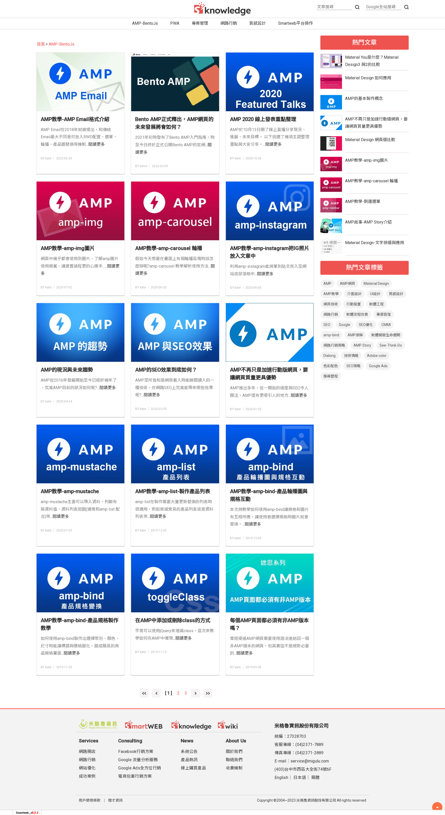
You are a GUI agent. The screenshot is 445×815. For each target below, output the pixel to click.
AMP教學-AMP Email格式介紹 (75, 119)
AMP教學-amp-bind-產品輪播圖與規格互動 (269, 495)
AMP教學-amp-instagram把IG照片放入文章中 (269, 252)
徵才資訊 (115, 800)
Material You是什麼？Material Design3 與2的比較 (371, 61)
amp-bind (331, 335)
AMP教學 (331, 294)
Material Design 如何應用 (368, 77)
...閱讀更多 (95, 144)
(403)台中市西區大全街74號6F (303, 769)
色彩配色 (330, 366)
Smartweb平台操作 (295, 23)
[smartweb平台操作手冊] (238, 724)
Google (344, 325)
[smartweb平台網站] (145, 724)
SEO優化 (366, 325)
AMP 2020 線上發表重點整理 (263, 119)
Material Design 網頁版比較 (370, 139)
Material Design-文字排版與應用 (374, 242)
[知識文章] (192, 724)
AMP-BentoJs (145, 23)
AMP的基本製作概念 (364, 98)
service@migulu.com (309, 761)
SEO (326, 325)
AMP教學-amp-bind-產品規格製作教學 (79, 624)
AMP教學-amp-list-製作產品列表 (172, 491)
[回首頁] (222, 9)
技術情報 (351, 356)
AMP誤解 (355, 335)
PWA (174, 23)
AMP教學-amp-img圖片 (68, 248)
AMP (327, 283)
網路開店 (87, 751)
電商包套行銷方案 (135, 776)
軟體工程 (376, 304)
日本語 (299, 777)
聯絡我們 (234, 759)
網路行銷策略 (334, 345)
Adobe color (377, 356)
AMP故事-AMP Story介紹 (368, 222)
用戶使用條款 (89, 800)
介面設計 (354, 294)
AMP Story (362, 345)
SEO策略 (353, 366)
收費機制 (234, 768)
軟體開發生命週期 (385, 335)
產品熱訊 (189, 759)
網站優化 (87, 768)
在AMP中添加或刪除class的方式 (172, 620)
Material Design (376, 283)
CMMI (386, 325)
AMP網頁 (347, 283)
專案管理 (200, 23)
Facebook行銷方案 (135, 751)
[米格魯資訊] (99, 724)
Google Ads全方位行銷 (139, 768)
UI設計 (375, 294)
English (281, 777)
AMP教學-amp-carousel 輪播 (168, 248)
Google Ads (378, 366)
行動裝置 (353, 304)
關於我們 (234, 751)
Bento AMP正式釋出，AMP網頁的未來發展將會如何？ (174, 123)
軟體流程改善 (357, 314)
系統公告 (189, 751)
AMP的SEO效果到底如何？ (166, 370)
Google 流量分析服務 (138, 759)
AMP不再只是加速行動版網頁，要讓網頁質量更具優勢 (269, 374)
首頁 (41, 44)
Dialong (329, 356)
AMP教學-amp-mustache (70, 491)
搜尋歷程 (330, 376)
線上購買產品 (193, 768)
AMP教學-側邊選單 (362, 201)
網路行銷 (228, 23)
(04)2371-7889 (309, 744)
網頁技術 (330, 304)
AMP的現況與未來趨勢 (67, 370)
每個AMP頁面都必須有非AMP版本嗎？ (269, 624)
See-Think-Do (391, 345)
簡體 (315, 777)
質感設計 (257, 23)
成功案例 (87, 776)
